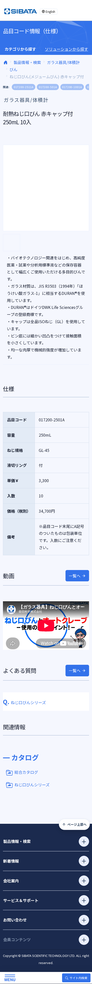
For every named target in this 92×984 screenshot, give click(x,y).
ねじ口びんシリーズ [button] (24, 702)
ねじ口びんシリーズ (32, 784)
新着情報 (11, 861)
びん (13, 69)
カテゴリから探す (20, 49)
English (50, 11)
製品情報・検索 (27, 62)
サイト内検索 (78, 978)
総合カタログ (26, 772)
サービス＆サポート (21, 900)
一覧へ (74, 576)
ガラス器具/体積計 (63, 62)
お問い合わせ (15, 920)
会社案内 (11, 881)
